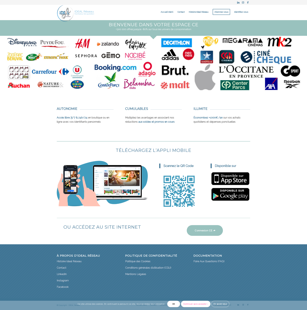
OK (173, 304)
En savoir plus (220, 304)
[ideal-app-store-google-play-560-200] (230, 194)
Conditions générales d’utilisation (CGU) (148, 267)
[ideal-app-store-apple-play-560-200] (230, 178)
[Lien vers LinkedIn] (238, 2)
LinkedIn (62, 274)
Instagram (63, 280)
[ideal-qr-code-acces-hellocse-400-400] (179, 191)
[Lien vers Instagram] (243, 2)
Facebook (63, 286)
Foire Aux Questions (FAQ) (208, 261)
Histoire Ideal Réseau (69, 261)
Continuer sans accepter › (195, 304)
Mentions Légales (135, 274)
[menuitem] (167, 12)
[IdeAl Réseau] (65, 12)
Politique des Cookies (137, 261)
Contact (61, 267)
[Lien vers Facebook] (247, 2)
